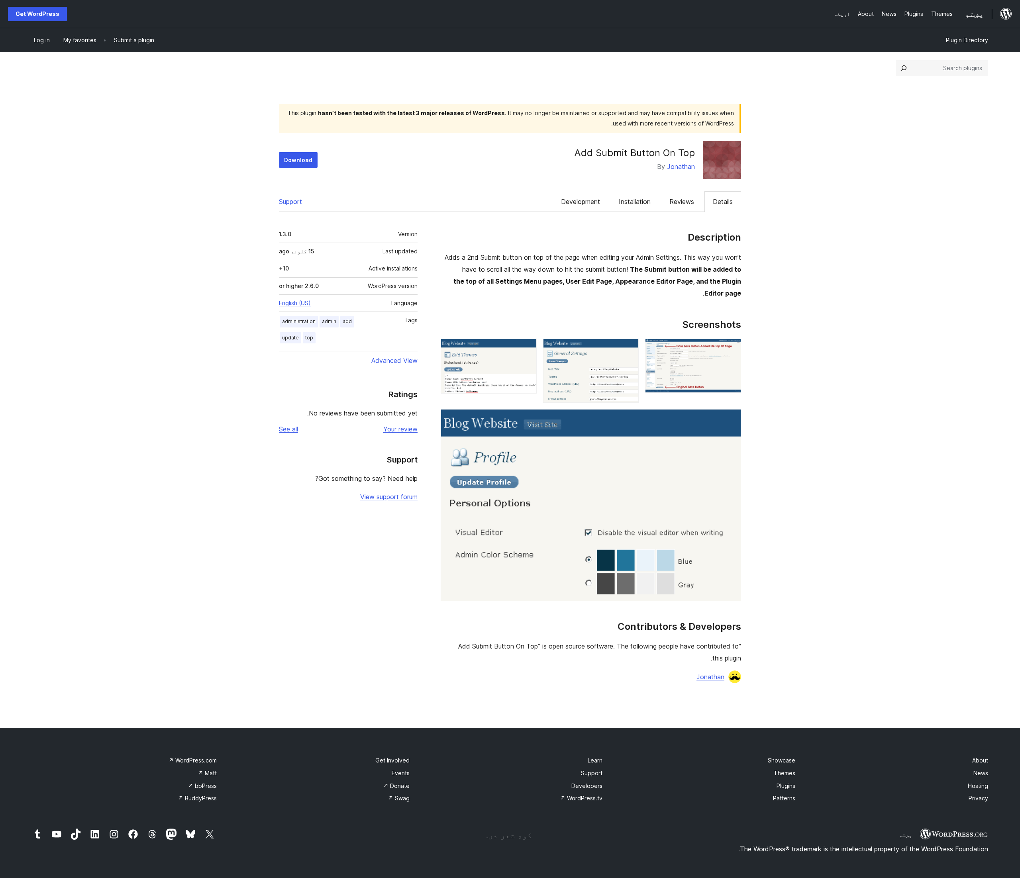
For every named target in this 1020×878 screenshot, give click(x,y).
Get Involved (392, 760)
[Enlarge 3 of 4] (526, 349)
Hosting (978, 785)
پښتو (905, 835)
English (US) (295, 303)
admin (329, 321)
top (309, 338)
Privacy (978, 798)
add (347, 321)
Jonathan (681, 167)
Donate (396, 785)
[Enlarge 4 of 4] (730, 420)
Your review (400, 429)
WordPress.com (193, 760)
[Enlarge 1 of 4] (730, 349)
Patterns (784, 798)
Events (401, 773)
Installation (635, 202)
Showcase (781, 760)
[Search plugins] (904, 68)
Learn (595, 760)
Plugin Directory (967, 40)
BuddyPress (197, 798)
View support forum (389, 497)
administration (299, 321)
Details (723, 202)
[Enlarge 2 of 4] (628, 349)
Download (298, 160)
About (980, 760)
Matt (207, 773)
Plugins (786, 785)
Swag (399, 798)
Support (290, 202)
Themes (784, 773)
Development (580, 202)
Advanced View (394, 361)
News (980, 773)
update (290, 338)
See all (288, 429)
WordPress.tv (581, 798)
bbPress (202, 785)
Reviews (681, 202)
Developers (586, 785)
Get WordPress (37, 13)
